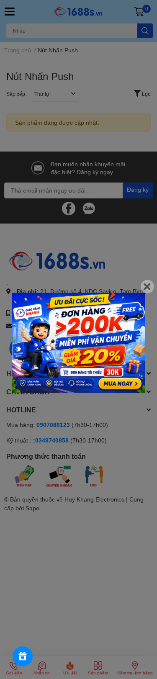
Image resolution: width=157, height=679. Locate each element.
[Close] (147, 286)
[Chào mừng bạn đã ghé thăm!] (78, 343)
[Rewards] (23, 656)
